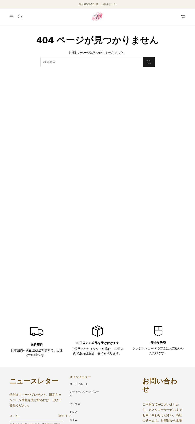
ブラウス (75, 403)
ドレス (74, 411)
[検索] (149, 62)
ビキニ (74, 419)
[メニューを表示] (11, 17)
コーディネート (79, 383)
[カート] (183, 17)
